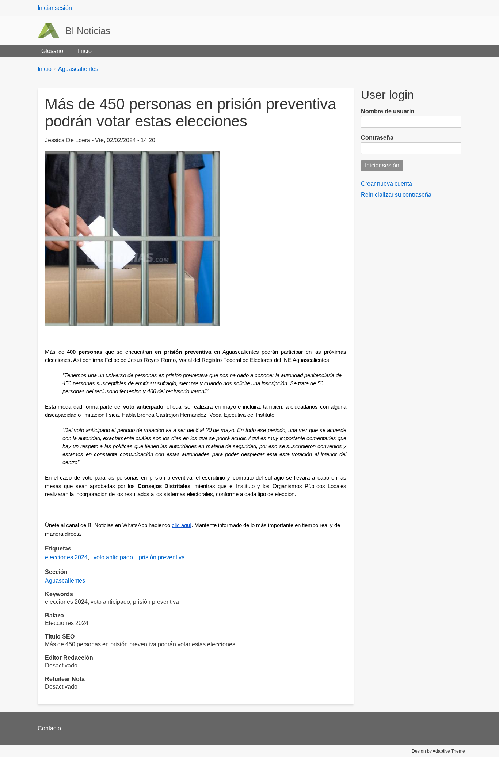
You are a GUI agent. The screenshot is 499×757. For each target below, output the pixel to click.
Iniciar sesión (55, 8)
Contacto (49, 728)
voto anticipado (113, 557)
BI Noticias (87, 30)
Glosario (52, 51)
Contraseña (377, 138)
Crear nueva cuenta (386, 184)
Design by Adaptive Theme (438, 751)
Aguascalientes (78, 69)
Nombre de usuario (387, 111)
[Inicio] (51, 30)
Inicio (85, 51)
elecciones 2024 (66, 557)
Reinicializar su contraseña (396, 195)
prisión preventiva (162, 557)
